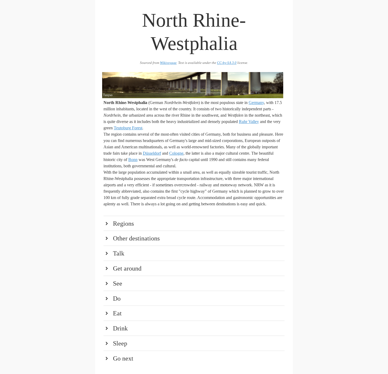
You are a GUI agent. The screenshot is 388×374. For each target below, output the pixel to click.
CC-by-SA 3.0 (226, 63)
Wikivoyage (168, 63)
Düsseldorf (152, 153)
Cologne (176, 153)
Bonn (133, 159)
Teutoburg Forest (128, 128)
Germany (256, 102)
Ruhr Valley (249, 121)
